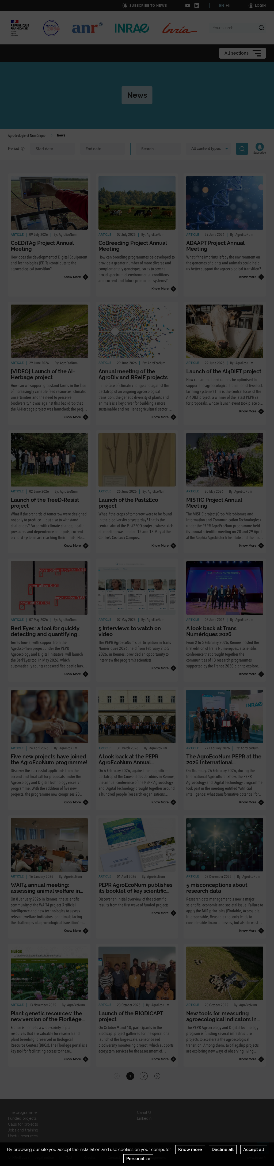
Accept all (253, 1149)
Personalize (138, 1158)
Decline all (223, 1149)
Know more (190, 1149)
